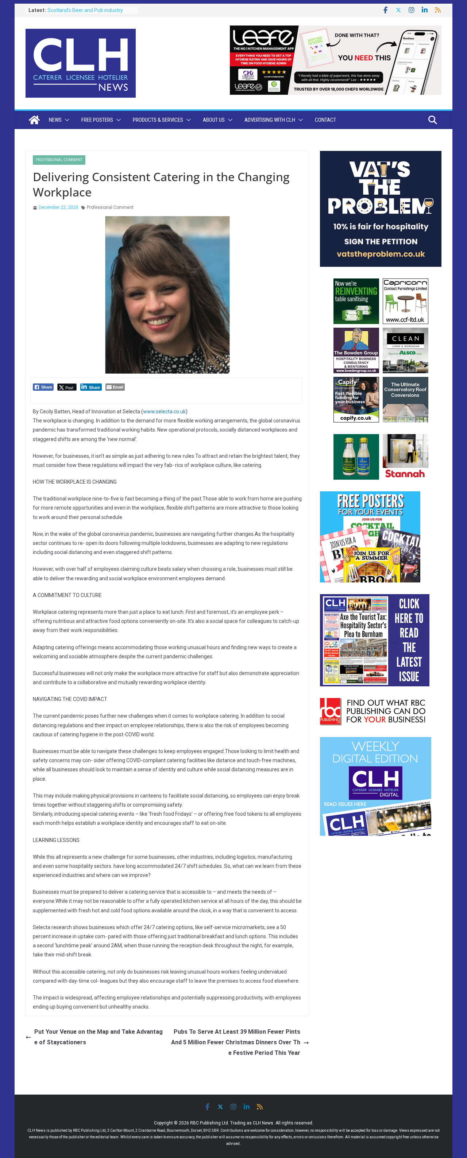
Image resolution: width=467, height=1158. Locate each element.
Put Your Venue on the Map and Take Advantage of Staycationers (98, 1037)
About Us (214, 120)
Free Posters (97, 120)
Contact (325, 120)
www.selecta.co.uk (164, 411)
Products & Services (158, 120)
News (55, 120)
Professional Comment (59, 160)
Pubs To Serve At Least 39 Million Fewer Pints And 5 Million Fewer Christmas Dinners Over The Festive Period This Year (235, 1042)
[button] (66, 119)
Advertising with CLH (269, 120)
